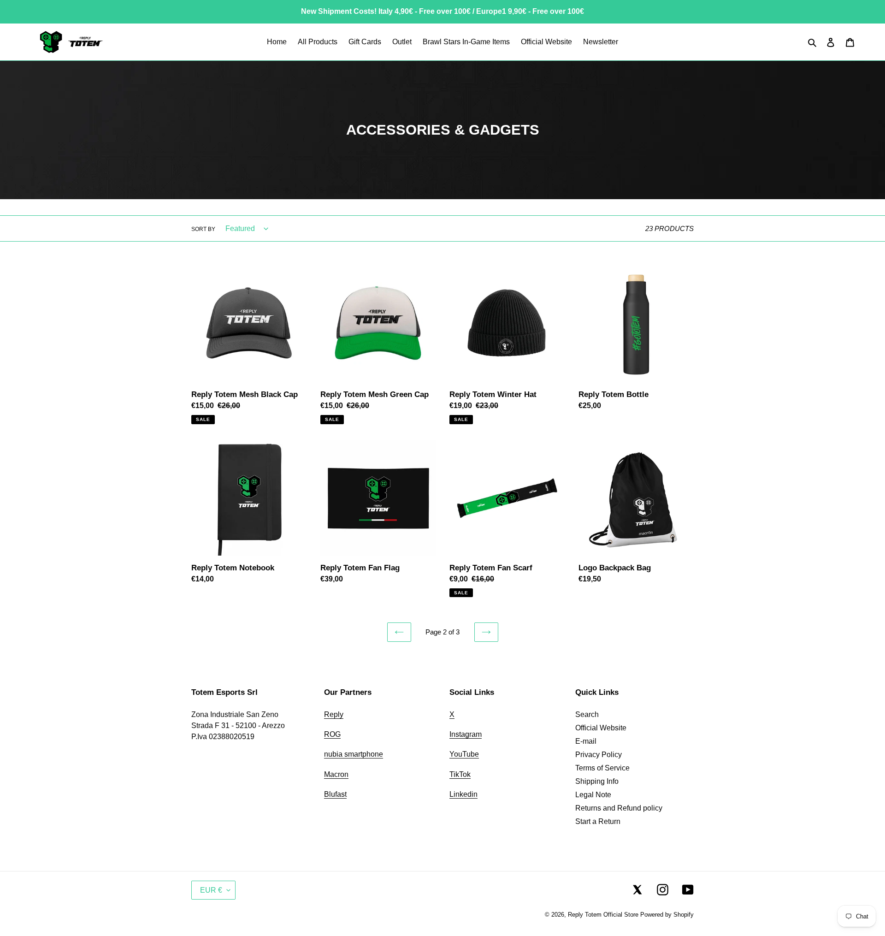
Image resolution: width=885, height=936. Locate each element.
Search (587, 714)
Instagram (465, 734)
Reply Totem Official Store (603, 914)
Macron (336, 774)
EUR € (211, 890)
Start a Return (597, 821)
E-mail (585, 741)
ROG (332, 734)
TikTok (460, 774)
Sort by (203, 229)
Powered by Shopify (667, 914)
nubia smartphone (353, 754)
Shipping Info (597, 781)
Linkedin (463, 794)
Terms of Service (602, 768)
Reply (333, 714)
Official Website (600, 728)
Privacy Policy (598, 754)
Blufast (335, 794)
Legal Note (593, 795)
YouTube (464, 754)
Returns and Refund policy (618, 808)
